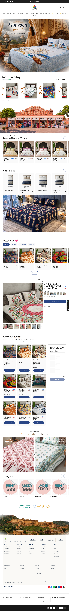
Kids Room (52, 568)
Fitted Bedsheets (31, 554)
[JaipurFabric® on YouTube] (10, 1)
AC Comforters (12, 581)
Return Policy (56, 553)
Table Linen (43, 553)
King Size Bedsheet (19, 581)
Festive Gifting (6, 548)
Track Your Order (56, 558)
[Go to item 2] (10, 326)
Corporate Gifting (7, 551)
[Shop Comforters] (27, 123)
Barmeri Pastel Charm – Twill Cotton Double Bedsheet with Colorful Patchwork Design (36, 363)
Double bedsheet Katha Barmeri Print (22, 417)
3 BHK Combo (22, 568)
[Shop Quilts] (43, 123)
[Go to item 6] (34, 326)
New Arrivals (20, 582)
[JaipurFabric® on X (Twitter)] (5, 1)
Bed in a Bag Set (58, 581)
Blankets (5, 570)
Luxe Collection (19, 553)
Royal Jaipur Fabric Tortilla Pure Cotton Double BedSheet (22, 392)
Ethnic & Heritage (38, 573)
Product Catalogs (56, 556)
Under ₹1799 (19, 551)
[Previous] (21, 1)
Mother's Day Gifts (7, 554)
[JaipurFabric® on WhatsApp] (15, 1)
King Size (30, 551)
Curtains (42, 548)
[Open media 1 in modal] (23, 303)
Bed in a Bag (22, 565)
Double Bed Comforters (54, 571)
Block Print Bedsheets (24, 579)
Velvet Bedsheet (52, 581)
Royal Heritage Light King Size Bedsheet (22, 267)
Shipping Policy (56, 551)
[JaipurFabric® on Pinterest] (12, 1)
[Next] (48, 1)
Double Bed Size (31, 548)
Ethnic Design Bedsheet (45, 581)
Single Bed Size (31, 546)
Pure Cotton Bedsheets (16, 579)
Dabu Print (37, 568)
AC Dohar (30, 579)
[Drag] (34, 454)
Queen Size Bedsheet (26, 581)
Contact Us (55, 548)
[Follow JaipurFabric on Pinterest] (61, 587)
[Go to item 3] (16, 326)
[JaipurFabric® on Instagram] (8, 1)
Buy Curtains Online (57, 579)
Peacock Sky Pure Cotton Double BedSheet (36, 418)
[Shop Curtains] (35, 123)
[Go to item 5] (28, 326)
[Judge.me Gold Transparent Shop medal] (39, 506)
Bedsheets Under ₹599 (8, 579)
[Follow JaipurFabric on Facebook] (51, 587)
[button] (68, 305)
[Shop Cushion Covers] (51, 123)
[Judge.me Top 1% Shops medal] (48, 506)
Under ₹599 (19, 546)
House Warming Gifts (7, 546)
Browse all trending (61, 79)
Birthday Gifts (6, 553)
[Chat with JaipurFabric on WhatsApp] (54, 587)
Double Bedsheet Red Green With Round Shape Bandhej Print (7, 392)
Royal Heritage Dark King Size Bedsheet (7, 417)
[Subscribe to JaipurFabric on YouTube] (64, 587)
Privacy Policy (56, 554)
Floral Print (37, 570)
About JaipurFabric (57, 546)
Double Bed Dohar (35, 579)
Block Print (37, 565)
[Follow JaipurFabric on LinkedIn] (59, 587)
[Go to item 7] (39, 326)
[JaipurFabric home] (5, 539)
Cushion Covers (43, 546)
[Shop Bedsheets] (11, 123)
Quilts (5, 568)
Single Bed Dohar (7, 565)
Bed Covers (43, 551)
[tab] (6, 244)
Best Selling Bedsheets (13, 582)
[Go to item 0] (5, 326)
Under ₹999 (19, 548)
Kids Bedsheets (53, 565)
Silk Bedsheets (38, 581)
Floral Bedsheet (32, 581)
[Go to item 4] (22, 326)
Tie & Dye (36, 571)
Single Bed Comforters (54, 570)
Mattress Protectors (44, 554)
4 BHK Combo (22, 570)
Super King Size (31, 553)
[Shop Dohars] (19, 123)
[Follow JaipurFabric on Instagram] (49, 587)
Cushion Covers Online (49, 579)
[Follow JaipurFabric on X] (56, 587)
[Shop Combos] (59, 123)
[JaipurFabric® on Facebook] (3, 1)
